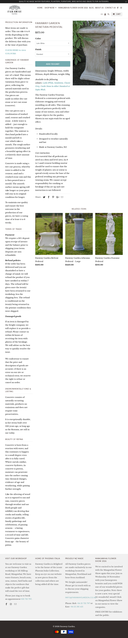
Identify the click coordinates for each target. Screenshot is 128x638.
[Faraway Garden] (14, 10)
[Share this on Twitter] (44, 197)
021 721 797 (26, 599)
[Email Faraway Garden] (15, 604)
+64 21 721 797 (83, 603)
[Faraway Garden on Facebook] (6, 604)
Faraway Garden (67, 626)
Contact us (110, 8)
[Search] (109, 14)
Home (39, 8)
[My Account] (105, 14)
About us (99, 8)
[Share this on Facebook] (48, 197)
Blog (91, 8)
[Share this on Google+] (57, 197)
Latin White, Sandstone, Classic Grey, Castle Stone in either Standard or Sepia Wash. (52, 86)
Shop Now (50, 7)
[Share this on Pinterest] (53, 197)
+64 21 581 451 (76, 606)
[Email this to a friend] (62, 197)
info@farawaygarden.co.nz (80, 597)
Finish (38, 49)
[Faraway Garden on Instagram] (11, 604)
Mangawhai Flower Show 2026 (73, 8)
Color (38, 38)
